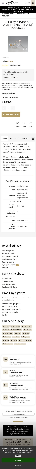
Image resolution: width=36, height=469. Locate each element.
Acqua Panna (8, 344)
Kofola (15, 340)
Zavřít (31, 130)
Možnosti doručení (12, 98)
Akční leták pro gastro (9, 307)
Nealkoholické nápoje (9, 287)
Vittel (29, 340)
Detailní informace (9, 77)
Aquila (7, 340)
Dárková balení (7, 278)
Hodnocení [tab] (14, 138)
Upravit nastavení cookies (18, 414)
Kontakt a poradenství (10, 256)
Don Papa (28, 330)
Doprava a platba (8, 251)
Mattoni (16, 337)
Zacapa (27, 333)
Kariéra (4, 315)
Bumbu (7, 330)
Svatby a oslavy (7, 281)
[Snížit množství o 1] (4, 108)
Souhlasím (18, 460)
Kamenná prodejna (8, 253)
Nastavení (18, 456)
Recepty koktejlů (8, 262)
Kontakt (5, 268)
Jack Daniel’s (27, 326)
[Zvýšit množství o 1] (13, 108)
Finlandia (7, 337)
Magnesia (26, 337)
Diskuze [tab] (24, 138)
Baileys (18, 333)
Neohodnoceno (15, 65)
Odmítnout (18, 465)
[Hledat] (29, 3)
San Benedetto (20, 344)
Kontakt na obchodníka (10, 312)
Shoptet (14, 417)
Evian (22, 340)
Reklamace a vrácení (9, 259)
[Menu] (3, 3)
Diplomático (8, 333)
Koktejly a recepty (8, 284)
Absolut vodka (17, 330)
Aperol (7, 326)
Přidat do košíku (12, 114)
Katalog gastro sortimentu (11, 309)
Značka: (7, 61)
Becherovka (16, 326)
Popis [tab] (5, 138)
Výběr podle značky (9, 265)
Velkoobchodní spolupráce (11, 304)
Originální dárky (23, 186)
